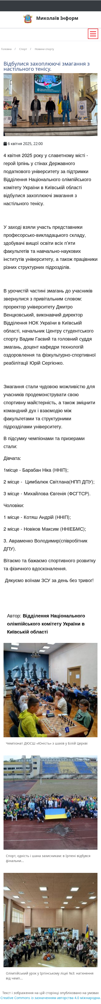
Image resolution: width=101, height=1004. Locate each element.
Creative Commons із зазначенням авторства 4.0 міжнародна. (50, 998)
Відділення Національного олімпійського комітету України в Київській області (46, 623)
